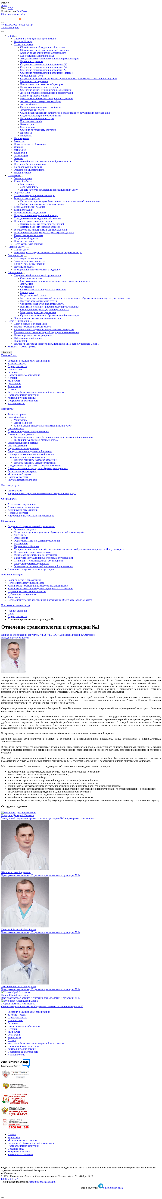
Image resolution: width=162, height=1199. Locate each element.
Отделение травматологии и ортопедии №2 (43, 67)
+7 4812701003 (9, 24)
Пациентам (14, 175)
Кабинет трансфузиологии (34, 95)
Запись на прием (23, 178)
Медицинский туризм (26, 238)
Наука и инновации (18, 321)
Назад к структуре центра (15, 637)
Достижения (20, 152)
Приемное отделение (31, 61)
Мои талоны (27, 184)
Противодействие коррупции (30, 164)
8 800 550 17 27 (9, 1179)
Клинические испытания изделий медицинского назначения (46, 332)
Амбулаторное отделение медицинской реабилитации (49, 58)
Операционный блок (31, 75)
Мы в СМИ (20, 149)
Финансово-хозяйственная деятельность (42, 303)
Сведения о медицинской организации (35, 38)
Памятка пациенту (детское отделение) (41, 226)
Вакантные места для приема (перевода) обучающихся (49, 306)
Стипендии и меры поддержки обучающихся (44, 309)
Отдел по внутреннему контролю (38, 129)
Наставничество (22, 172)
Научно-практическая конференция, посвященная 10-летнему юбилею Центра (56, 343)
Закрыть (6, 352)
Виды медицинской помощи (29, 206)
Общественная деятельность (29, 169)
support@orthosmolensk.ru (42, 1181)
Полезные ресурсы (24, 241)
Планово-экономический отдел (37, 118)
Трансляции (20, 341)
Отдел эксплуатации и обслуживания (40, 115)
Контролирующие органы (28, 167)
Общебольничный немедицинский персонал (44, 50)
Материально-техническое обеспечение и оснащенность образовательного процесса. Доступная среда (75, 298)
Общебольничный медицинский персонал (43, 47)
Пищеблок (26, 135)
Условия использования (20, 1154)
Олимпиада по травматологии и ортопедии (37, 318)
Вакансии (19, 141)
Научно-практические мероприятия (33, 335)
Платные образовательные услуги (38, 301)
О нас (11, 35)
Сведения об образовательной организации (37, 275)
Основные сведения (31, 278)
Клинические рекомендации (29, 264)
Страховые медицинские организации (34, 195)
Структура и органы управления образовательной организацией (55, 281)
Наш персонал (21, 138)
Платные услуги (16, 246)
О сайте (12, 1134)
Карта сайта (14, 1137)
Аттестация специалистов (28, 258)
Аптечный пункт (29, 104)
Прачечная (26, 132)
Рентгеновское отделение (34, 81)
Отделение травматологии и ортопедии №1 (43, 64)
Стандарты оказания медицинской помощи (37, 218)
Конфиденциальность (19, 1151)
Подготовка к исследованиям (30, 212)
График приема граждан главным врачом (42, 204)
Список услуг (21, 249)
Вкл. (18, 11)
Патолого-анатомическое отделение (39, 87)
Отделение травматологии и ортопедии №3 (43, 70)
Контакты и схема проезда (22, 346)
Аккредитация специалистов (29, 261)
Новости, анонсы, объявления (30, 144)
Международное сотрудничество (38, 312)
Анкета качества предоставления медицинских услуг (49, 189)
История (18, 147)
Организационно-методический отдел (41, 107)
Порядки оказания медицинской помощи (36, 215)
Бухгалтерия (27, 124)
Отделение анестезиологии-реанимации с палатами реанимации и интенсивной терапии (68, 78)
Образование (15, 272)
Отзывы (18, 158)
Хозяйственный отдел (32, 110)
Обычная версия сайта (13, 14)
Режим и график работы (27, 198)
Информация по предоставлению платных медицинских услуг (48, 252)
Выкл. (24, 11)
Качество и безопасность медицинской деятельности (42, 161)
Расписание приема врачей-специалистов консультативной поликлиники (60, 201)
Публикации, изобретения (28, 338)
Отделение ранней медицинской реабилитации (46, 90)
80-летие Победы (23, 41)
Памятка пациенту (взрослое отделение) (42, 224)
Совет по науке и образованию (30, 323)
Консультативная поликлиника (37, 55)
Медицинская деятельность (22, 1140)
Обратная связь (22, 192)
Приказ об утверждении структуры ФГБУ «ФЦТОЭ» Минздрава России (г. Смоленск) (48, 634)
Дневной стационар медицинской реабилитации (46, 92)
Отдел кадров (27, 127)
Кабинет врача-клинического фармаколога (43, 52)
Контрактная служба (31, 121)
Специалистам (15, 255)
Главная (5, 355)
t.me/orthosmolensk (113, 1187)
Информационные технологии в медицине (37, 269)
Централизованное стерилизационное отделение (46, 98)
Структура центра (23, 44)
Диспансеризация (23, 209)
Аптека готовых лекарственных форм (40, 101)
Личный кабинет (23, 181)
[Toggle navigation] (2, 22)
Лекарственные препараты (28, 235)
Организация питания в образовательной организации (49, 315)
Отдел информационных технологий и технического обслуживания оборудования (65, 112)
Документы (26, 283)
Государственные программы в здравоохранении (40, 229)
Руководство (27, 292)
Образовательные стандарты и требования (43, 289)
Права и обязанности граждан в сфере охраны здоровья (44, 232)
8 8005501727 (26, 24)
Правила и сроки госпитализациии (33, 221)
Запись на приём (10, 27)
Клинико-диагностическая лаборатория (41, 84)
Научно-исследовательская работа (32, 326)
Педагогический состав (33, 295)
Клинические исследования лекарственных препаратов (44, 329)
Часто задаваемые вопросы (28, 244)
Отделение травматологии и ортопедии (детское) (46, 72)
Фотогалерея (21, 155)
